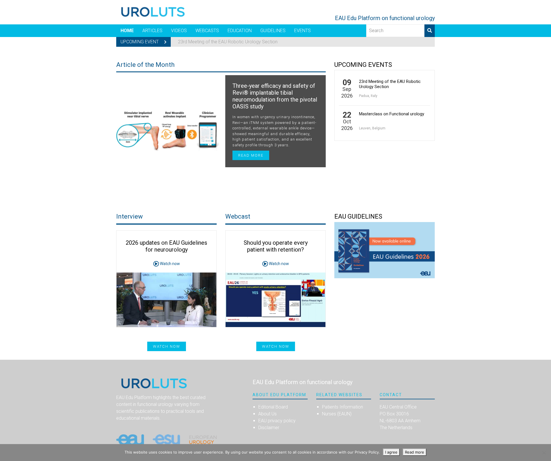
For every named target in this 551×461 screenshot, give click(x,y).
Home (127, 30)
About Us (267, 414)
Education (240, 30)
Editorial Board (273, 407)
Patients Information (342, 407)
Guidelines (273, 30)
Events (302, 30)
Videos (179, 30)
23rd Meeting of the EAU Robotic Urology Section (228, 41)
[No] (544, 453)
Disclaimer (268, 427)
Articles (152, 30)
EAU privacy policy (277, 420)
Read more (250, 155)
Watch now (169, 263)
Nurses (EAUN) (337, 414)
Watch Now (275, 346)
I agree (391, 452)
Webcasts (207, 30)
